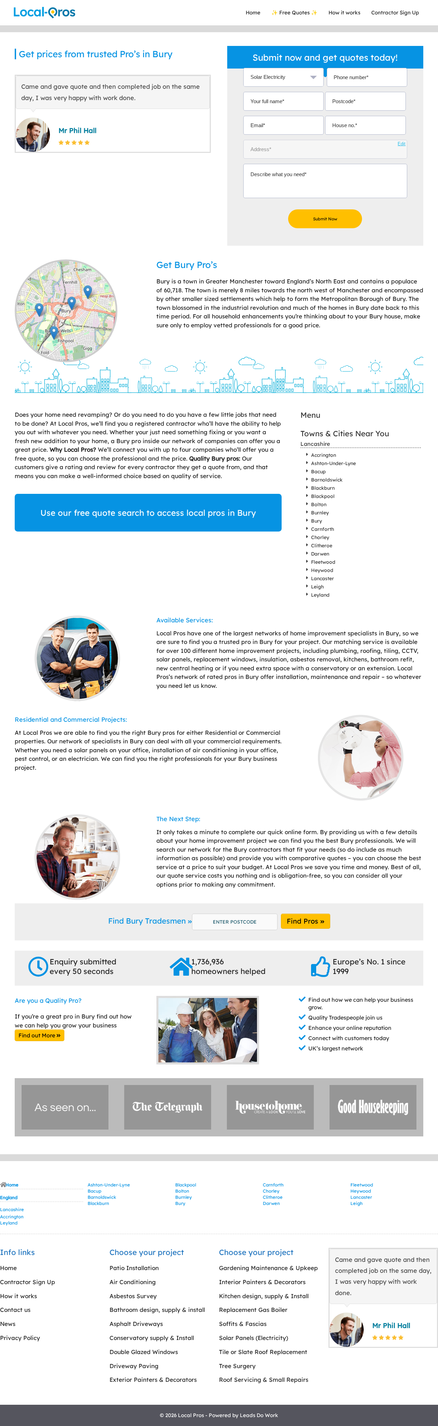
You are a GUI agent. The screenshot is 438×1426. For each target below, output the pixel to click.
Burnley (320, 513)
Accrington (323, 455)
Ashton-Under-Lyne (333, 463)
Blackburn (323, 488)
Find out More (37, 1035)
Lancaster (322, 578)
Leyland (320, 595)
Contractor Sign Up (395, 12)
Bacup (318, 471)
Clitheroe (321, 546)
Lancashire (315, 443)
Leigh (317, 587)
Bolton (318, 504)
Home (253, 12)
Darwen (320, 554)
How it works (344, 12)
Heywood (322, 570)
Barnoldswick (327, 480)
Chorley (320, 537)
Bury (316, 521)
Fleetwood (323, 562)
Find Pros (303, 921)
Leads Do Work (259, 1415)
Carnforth (322, 529)
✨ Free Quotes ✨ (294, 12)
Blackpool (323, 496)
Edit (401, 144)
